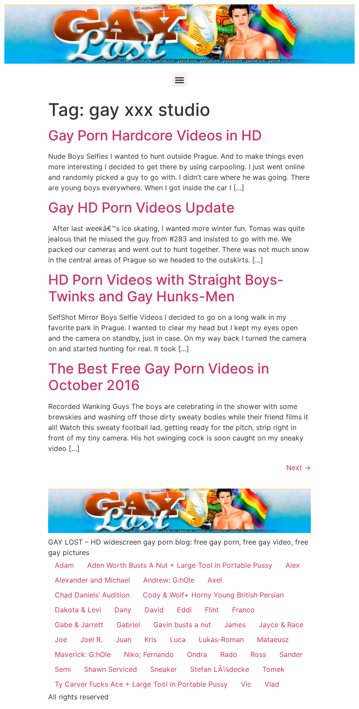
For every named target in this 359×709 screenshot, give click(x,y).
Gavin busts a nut (182, 624)
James (235, 624)
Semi (63, 669)
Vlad (271, 684)
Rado (228, 654)
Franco (243, 609)
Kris (150, 639)
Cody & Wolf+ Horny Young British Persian (213, 594)
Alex (292, 565)
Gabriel (128, 624)
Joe (61, 639)
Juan (123, 639)
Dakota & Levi (78, 609)
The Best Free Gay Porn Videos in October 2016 (158, 377)
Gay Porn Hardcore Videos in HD (155, 135)
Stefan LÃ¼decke (219, 669)
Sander (291, 654)
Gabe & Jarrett (79, 624)
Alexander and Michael (92, 580)
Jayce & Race (281, 624)
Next (298, 467)
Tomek (273, 669)
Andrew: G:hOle (168, 580)
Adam (64, 565)
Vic (246, 684)
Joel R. (91, 639)
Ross (258, 654)
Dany (122, 609)
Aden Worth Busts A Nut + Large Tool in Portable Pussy (179, 565)
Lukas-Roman (221, 639)
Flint (212, 609)
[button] (179, 80)
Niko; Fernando (149, 654)
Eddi (184, 609)
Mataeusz (273, 639)
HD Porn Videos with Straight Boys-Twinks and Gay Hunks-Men (166, 288)
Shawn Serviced (110, 669)
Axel (215, 580)
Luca (178, 639)
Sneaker (163, 669)
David (154, 609)
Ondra (197, 654)
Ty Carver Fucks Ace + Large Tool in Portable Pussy (141, 684)
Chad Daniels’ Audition (92, 594)
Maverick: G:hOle (83, 654)
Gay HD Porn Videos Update (141, 207)
